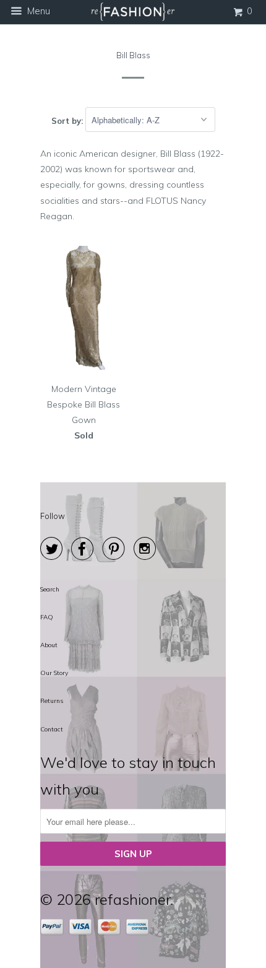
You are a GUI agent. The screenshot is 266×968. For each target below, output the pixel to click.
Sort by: (68, 120)
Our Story (54, 673)
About (49, 645)
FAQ (46, 617)
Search (49, 589)
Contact (51, 729)
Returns (51, 701)
